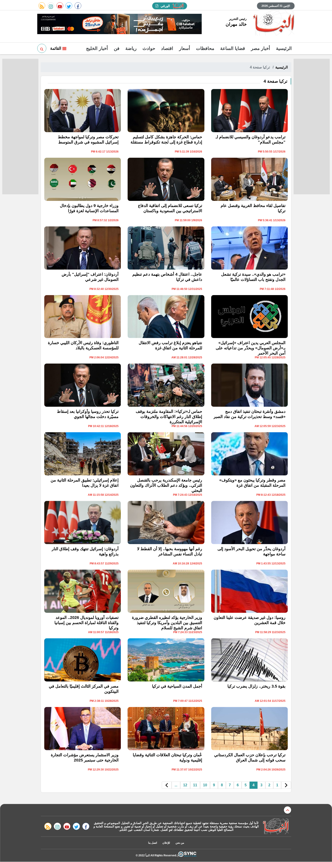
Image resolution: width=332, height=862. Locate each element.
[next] (167, 785)
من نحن (179, 842)
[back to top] (287, 810)
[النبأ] (273, 23)
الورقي (165, 6)
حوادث (149, 48)
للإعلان (166, 842)
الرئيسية (284, 48)
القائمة (56, 48)
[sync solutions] (187, 855)
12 (185, 785)
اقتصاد (167, 48)
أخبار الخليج (97, 48)
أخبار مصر (260, 48)
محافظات (205, 48)
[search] (41, 48)
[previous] (286, 785)
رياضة (131, 48)
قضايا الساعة (232, 48)
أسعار (184, 48)
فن (116, 48)
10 (205, 785)
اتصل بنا (152, 842)
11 (195, 785)
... (176, 785)
